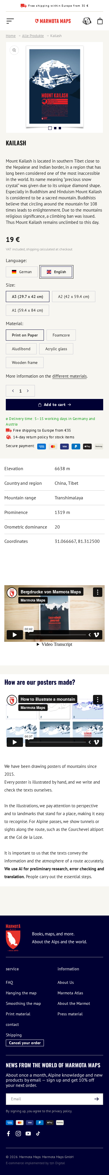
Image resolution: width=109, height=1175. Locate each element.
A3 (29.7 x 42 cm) (27, 296)
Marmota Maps (30, 1157)
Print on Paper (25, 335)
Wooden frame (24, 362)
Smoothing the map (23, 1003)
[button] (10, 21)
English (60, 271)
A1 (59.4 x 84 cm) (27, 310)
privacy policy (62, 1111)
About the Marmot (74, 1003)
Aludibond (21, 348)
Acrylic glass (56, 348)
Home (11, 36)
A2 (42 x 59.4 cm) (73, 296)
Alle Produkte (33, 36)
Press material (70, 1014)
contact (12, 1024)
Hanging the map (21, 993)
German (25, 271)
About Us (66, 982)
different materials (69, 376)
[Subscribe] (96, 1099)
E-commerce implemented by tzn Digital (35, 1163)
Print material (18, 1014)
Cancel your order (25, 1042)
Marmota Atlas (70, 993)
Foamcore (61, 335)
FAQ (9, 982)
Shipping (14, 1035)
